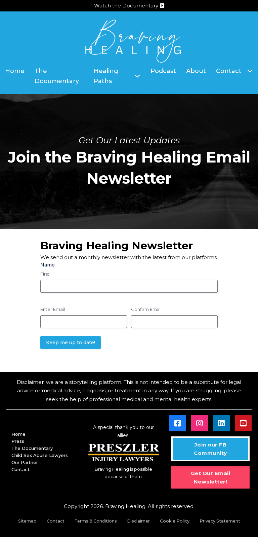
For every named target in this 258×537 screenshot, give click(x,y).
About (196, 71)
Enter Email (52, 309)
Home (15, 71)
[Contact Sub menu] (250, 71)
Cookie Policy (174, 521)
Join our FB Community (210, 449)
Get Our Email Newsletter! (210, 477)
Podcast (163, 71)
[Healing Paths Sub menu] (137, 76)
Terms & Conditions (96, 521)
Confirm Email (146, 309)
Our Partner (24, 462)
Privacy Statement (220, 521)
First (44, 274)
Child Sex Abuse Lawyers (39, 455)
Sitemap (27, 521)
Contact (229, 71)
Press (17, 441)
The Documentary (57, 76)
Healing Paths (106, 76)
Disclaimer (138, 521)
